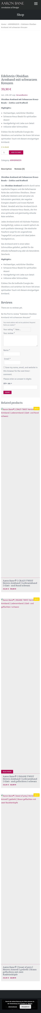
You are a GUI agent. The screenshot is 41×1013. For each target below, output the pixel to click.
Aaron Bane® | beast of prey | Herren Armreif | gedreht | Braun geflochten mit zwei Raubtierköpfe (20, 971)
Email (7, 359)
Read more (7, 772)
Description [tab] (6, 169)
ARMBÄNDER (13, 24)
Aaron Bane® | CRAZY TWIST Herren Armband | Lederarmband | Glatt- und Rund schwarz (20, 583)
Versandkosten (22, 95)
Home (3, 24)
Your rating (8, 329)
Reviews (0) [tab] (19, 169)
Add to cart (16, 152)
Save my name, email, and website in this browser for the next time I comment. (20, 370)
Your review (9, 333)
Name (6, 350)
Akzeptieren (25, 1007)
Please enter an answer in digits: (17, 379)
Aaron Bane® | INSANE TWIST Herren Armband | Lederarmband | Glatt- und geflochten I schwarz (20, 779)
